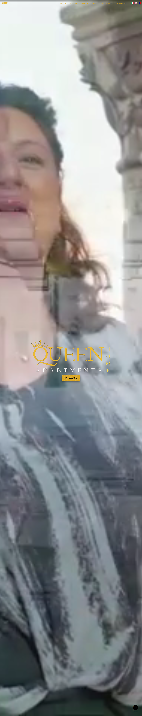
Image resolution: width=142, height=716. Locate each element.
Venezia (63, 3)
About (95, 3)
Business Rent (106, 3)
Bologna (73, 3)
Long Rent (85, 3)
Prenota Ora (71, 378)
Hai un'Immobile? (122, 3)
